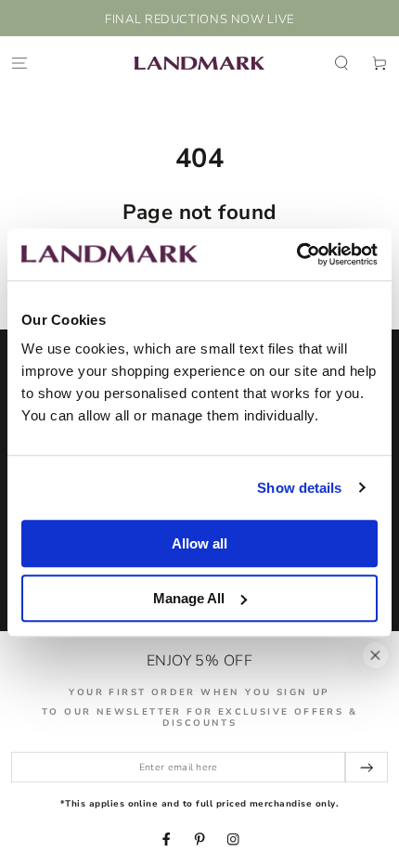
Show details (299, 488)
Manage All (189, 598)
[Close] (375, 655)
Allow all (199, 543)
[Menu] (19, 62)
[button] (341, 62)
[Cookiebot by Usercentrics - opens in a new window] (296, 254)
